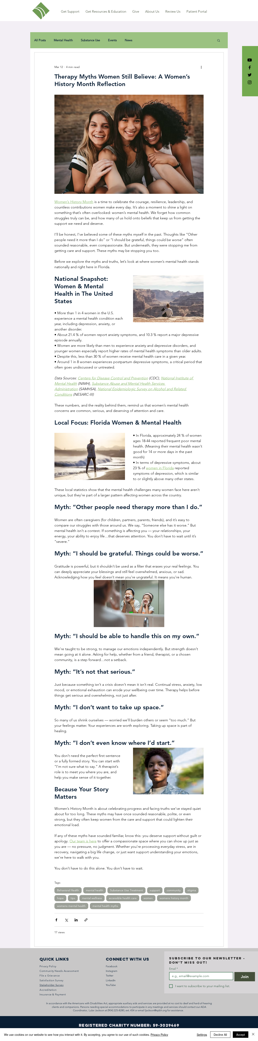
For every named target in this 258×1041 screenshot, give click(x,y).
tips (73, 898)
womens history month (174, 898)
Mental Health (63, 40)
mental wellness (92, 898)
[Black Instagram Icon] (249, 82)
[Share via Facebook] (56, 920)
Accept (240, 1035)
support (155, 890)
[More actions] (201, 67)
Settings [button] (202, 1035)
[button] (70, 11)
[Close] (253, 1034)
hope (60, 898)
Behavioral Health (68, 890)
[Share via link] (86, 920)
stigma (191, 890)
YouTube (111, 985)
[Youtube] (249, 60)
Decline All (220, 1035)
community (174, 890)
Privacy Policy (159, 1035)
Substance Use (90, 40)
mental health (94, 890)
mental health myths (105, 906)
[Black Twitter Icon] (249, 74)
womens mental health (71, 906)
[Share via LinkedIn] (76, 920)
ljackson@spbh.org (156, 1010)
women (148, 898)
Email (173, 968)
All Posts (40, 40)
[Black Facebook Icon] (249, 67)
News (128, 40)
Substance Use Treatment (126, 890)
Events (112, 40)
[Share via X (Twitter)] (66, 920)
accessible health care (123, 898)
